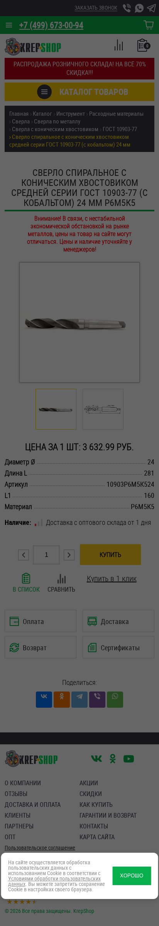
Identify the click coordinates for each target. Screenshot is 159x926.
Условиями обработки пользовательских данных (54, 881)
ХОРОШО (131, 876)
